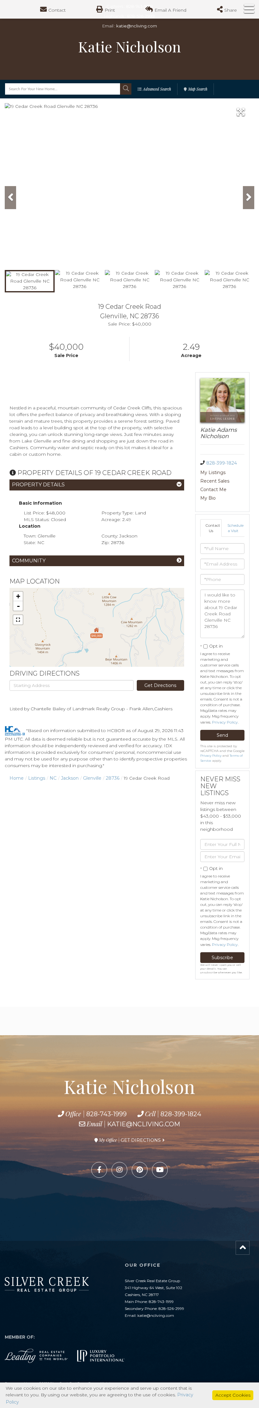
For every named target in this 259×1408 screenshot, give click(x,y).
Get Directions (160, 685)
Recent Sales (214, 481)
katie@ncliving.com (136, 25)
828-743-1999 (106, 1114)
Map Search (197, 88)
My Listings (213, 472)
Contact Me (213, 489)
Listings (36, 778)
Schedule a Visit (235, 528)
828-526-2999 (171, 1308)
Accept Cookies (232, 1395)
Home (16, 778)
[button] (125, 89)
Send (222, 735)
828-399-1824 (221, 463)
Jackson (70, 778)
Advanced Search (157, 88)
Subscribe (222, 957)
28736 (112, 778)
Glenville (92, 778)
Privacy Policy (225, 722)
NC (53, 778)
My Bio (208, 498)
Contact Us (212, 528)
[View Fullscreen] (18, 620)
